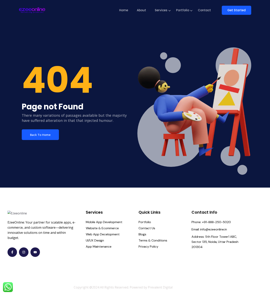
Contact (204, 10)
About (141, 10)
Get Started (236, 10)
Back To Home (40, 135)
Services (161, 10)
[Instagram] (23, 252)
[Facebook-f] (12, 252)
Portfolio (182, 10)
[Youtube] (35, 252)
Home (123, 10)
